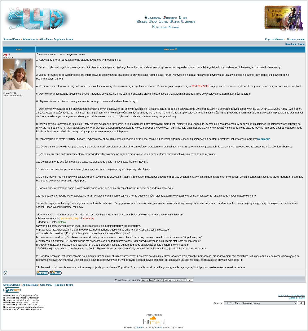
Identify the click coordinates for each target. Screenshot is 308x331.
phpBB (139, 327)
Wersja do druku (297, 298)
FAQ (154, 22)
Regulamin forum (295, 44)
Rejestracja (161, 27)
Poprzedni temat (274, 39)
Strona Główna (11, 39)
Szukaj (143, 22)
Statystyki (190, 22)
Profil (184, 18)
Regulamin (171, 18)
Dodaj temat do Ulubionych (291, 295)
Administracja (30, 39)
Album (176, 22)
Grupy (165, 22)
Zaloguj (175, 27)
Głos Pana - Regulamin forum (56, 39)
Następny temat (296, 39)
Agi (5, 54)
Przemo (158, 327)
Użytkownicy (154, 18)
